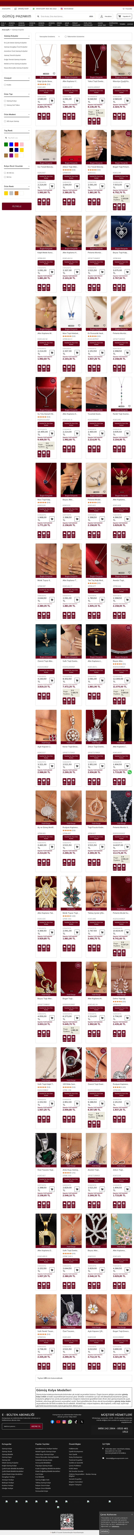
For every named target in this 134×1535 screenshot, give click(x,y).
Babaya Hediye (8, 1483)
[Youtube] (58, 1422)
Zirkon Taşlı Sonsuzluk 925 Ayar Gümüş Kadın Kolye (121, 1170)
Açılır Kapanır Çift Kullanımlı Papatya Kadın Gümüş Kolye (96, 1331)
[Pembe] (22, 144)
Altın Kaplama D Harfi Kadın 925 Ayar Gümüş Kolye (45, 1250)
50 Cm (9, 177)
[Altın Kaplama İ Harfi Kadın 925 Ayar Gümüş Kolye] (121, 725)
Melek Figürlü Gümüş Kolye (45, 1451)
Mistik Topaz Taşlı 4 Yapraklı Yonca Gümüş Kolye (71, 913)
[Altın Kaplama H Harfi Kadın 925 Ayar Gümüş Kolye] (71, 231)
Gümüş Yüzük (7, 1451)
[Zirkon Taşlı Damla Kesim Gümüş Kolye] (96, 725)
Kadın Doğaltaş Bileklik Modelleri (47, 1468)
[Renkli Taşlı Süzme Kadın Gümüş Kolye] (121, 393)
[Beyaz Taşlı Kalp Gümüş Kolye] (121, 231)
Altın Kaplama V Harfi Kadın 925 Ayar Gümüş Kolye (70, 81)
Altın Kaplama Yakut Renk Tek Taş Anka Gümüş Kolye (121, 499)
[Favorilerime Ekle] (54, 73)
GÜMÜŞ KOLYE (12, 24)
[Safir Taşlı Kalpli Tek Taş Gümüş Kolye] (46, 1063)
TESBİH (122, 24)
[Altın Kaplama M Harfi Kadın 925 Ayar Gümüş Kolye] (46, 312)
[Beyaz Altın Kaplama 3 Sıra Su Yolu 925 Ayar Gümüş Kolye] (121, 640)
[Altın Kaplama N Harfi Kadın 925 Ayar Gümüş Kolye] (96, 977)
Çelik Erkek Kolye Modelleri (12, 1474)
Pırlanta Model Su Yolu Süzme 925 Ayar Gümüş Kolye (120, 913)
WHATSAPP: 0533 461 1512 (46, 9)
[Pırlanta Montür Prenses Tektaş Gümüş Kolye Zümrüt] (121, 312)
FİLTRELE (16, 206)
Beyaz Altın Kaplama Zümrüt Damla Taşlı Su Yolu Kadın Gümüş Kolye (71, 499)
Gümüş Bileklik (7, 1454)
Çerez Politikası (75, 1466)
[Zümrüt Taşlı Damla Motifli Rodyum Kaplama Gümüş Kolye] (96, 1063)
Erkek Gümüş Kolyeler (10, 1463)
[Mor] (11, 155)
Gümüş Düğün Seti (42, 1480)
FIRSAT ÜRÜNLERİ (76, 24)
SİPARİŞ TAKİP (23, 9)
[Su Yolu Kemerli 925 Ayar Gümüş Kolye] (46, 393)
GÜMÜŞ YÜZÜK (41, 24)
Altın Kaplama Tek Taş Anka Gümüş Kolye (45, 913)
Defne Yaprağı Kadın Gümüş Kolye (121, 998)
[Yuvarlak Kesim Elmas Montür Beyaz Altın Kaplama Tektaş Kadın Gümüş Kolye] (96, 393)
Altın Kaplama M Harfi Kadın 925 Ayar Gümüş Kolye (45, 333)
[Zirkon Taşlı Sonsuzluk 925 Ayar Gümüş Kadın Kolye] (121, 1148)
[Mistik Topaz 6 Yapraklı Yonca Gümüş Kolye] (46, 559)
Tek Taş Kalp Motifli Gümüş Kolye (96, 580)
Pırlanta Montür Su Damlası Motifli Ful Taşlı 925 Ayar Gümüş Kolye (121, 827)
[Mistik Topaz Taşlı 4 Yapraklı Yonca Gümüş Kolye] (71, 892)
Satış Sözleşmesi (75, 1457)
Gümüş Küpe (7, 1457)
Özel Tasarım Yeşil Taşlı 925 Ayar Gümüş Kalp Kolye (45, 1170)
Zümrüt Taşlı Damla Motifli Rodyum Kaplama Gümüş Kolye (96, 1084)
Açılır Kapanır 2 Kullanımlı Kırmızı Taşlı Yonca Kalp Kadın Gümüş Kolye (46, 746)
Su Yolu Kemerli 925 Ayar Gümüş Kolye (46, 414)
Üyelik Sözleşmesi (76, 1451)
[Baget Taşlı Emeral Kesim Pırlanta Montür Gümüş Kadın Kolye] (121, 1310)
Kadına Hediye (7, 1485)
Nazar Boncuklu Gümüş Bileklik (47, 1457)
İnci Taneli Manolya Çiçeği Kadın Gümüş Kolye (96, 167)
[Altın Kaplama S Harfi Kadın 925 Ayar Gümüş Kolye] (71, 393)
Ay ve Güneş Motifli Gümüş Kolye (46, 827)
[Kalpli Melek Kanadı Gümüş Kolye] (46, 231)
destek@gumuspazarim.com (117, 1458)
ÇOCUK (130, 24)
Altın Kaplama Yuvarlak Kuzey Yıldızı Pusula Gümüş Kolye (119, 1250)
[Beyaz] (6, 150)
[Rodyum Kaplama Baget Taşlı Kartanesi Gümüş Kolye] (71, 806)
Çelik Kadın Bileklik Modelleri (13, 1468)
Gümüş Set (6, 1460)
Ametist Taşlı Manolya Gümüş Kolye (120, 580)
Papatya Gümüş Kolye (43, 1466)
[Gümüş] (11, 193)
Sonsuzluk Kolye (41, 1491)
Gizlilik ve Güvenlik (76, 1463)
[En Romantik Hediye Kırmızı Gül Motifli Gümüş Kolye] (96, 312)
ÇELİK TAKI (67, 24)
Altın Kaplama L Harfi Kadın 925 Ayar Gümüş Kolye (95, 661)
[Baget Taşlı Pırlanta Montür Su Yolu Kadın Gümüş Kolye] (121, 145)
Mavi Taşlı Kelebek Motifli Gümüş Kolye (71, 333)
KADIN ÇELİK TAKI (102, 24)
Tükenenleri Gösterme (75, 36)
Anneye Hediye (8, 1480)
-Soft (53, 1532)
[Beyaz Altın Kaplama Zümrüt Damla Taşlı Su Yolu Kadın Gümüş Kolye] (71, 478)
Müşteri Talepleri (75, 1485)
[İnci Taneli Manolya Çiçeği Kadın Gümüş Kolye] (96, 145)
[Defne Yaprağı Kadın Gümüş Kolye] (121, 977)
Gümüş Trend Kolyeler (12, 55)
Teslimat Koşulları (75, 1460)
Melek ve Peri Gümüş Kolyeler (15, 64)
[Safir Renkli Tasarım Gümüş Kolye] (46, 1310)
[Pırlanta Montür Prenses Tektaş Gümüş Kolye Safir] (96, 231)
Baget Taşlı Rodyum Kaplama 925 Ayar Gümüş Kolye (70, 998)
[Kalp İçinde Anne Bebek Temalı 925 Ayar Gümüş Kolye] (46, 60)
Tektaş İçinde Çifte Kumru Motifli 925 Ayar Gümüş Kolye (96, 913)
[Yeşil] (6, 144)
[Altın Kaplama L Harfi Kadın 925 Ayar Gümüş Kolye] (96, 640)
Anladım (104, 1531)
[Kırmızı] (16, 144)
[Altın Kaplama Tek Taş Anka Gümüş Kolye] (46, 892)
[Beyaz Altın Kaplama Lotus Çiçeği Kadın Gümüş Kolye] (96, 1229)
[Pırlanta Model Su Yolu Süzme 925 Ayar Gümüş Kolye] (121, 892)
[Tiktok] (76, 1422)
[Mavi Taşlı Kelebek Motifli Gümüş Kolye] (71, 312)
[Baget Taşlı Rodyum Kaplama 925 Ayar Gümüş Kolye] (71, 977)
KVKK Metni (73, 1468)
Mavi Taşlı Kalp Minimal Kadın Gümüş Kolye (44, 499)
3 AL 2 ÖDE (3, 24)
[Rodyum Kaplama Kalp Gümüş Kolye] (121, 1063)
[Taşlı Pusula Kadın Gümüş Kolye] (96, 806)
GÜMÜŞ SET (52, 24)
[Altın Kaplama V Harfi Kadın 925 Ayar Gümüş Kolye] (71, 60)
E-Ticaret (59, 1532)
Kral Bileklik (39, 1477)
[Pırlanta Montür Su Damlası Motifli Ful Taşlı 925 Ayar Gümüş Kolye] (121, 806)
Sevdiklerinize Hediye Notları (46, 1449)
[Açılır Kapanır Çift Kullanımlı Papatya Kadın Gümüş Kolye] (96, 1310)
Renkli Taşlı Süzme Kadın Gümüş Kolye (121, 414)
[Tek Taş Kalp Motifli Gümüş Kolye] (96, 559)
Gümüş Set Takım (13, 105)
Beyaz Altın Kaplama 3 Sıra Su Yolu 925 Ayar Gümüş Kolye (121, 661)
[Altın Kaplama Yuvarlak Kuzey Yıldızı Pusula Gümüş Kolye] (121, 1229)
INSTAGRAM (68, 9)
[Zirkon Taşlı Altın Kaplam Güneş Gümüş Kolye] (71, 145)
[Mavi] (11, 144)
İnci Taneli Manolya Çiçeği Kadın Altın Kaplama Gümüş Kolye (46, 167)
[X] (82, 1422)
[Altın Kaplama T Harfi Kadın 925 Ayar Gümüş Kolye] (71, 559)
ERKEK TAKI (59, 24)
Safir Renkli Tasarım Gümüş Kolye (46, 1331)
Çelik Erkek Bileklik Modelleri (12, 1471)
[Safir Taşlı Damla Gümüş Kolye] (71, 1229)
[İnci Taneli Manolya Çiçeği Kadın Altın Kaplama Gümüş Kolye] (46, 145)
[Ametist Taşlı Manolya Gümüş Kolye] (121, 559)
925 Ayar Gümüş (13, 121)
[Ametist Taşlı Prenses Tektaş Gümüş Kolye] (96, 1148)
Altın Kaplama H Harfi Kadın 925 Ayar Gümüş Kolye (70, 252)
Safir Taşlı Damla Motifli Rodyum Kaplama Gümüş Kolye (70, 661)
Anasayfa (6, 30)
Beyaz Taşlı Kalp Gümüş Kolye (120, 252)
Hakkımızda (73, 1449)
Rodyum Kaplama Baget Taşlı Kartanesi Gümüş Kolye (70, 827)
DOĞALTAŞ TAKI (113, 24)
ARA (91, 16)
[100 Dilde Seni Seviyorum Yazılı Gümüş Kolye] (71, 1063)
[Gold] (6, 193)
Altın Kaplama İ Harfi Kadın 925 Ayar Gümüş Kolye (120, 746)
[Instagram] (64, 1422)
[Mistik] (16, 155)
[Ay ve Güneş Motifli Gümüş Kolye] (46, 806)
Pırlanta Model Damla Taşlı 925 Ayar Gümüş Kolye (95, 499)
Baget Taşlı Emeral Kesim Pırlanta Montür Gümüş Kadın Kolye (121, 1331)
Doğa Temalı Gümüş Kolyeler (15, 59)
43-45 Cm (10, 173)
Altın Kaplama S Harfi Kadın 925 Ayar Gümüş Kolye (70, 414)
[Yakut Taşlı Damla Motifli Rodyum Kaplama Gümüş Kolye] (96, 60)
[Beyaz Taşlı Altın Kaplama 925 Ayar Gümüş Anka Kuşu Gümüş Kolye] (46, 977)
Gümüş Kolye (12, 101)
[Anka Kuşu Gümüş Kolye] (71, 1148)
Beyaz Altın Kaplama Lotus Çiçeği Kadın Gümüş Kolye (96, 1250)
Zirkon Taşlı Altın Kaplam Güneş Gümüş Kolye (70, 167)
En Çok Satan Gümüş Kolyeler (15, 43)
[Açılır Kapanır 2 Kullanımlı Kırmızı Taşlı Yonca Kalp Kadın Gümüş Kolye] (46, 725)
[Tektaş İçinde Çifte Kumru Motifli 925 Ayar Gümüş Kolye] (96, 892)
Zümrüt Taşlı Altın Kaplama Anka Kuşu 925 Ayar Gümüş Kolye (46, 661)
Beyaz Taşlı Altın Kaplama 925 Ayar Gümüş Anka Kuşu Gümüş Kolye (45, 998)
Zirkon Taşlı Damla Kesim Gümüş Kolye (96, 746)
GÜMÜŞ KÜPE (32, 24)
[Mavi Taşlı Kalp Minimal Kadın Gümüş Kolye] (46, 478)
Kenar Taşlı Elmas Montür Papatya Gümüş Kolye (70, 746)
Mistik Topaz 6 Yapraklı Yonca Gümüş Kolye (44, 580)
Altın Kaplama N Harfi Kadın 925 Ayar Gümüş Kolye (95, 998)
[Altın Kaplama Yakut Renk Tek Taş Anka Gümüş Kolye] (121, 478)
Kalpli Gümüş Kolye (9, 1466)
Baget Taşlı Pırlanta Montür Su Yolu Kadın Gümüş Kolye (121, 167)
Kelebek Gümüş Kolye (43, 1460)
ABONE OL (36, 1426)
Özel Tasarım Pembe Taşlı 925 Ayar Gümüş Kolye (70, 1331)
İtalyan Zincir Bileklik (43, 1488)
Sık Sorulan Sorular (76, 1471)
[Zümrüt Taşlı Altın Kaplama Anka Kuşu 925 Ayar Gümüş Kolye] (46, 640)
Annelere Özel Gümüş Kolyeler (15, 51)
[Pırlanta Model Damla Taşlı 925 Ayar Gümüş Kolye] (96, 478)
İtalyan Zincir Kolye (42, 1485)
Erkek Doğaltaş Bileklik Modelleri (47, 1471)
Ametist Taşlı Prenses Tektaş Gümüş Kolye (94, 1170)
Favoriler (129, 9)
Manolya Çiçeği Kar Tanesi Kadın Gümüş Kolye (121, 81)
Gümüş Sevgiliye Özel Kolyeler (15, 47)
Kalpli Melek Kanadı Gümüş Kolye (46, 252)
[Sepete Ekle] (52, 100)
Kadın (9, 85)
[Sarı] (22, 150)
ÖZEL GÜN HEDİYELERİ (88, 24)
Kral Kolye (39, 1474)
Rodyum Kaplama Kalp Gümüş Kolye (120, 1084)
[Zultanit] (6, 155)
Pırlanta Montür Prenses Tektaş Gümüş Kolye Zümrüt (119, 333)
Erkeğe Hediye (7, 1488)
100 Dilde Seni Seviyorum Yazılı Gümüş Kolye (69, 1084)
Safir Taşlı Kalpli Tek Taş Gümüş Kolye (46, 1084)
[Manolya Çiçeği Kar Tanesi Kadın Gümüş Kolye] (121, 60)
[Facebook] (52, 1422)
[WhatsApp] (70, 1422)
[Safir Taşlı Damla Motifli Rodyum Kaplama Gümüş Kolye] (71, 640)
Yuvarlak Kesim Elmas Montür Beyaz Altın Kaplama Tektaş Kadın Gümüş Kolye (96, 414)
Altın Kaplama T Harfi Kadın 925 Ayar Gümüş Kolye (70, 580)
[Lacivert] (16, 150)
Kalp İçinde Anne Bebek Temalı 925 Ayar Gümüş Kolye (45, 81)
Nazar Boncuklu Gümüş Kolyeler (16, 68)
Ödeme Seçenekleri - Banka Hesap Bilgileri (82, 1475)
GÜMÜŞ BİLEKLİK (21, 24)
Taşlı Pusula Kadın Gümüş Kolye (95, 827)
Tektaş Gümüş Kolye (43, 1483)
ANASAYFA (6, 9)
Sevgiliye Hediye (8, 1477)
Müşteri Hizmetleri (76, 1482)
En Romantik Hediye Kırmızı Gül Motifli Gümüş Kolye (96, 333)
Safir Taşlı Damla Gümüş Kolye (70, 1250)
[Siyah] (11, 150)
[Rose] (16, 193)
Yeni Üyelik (73, 1454)
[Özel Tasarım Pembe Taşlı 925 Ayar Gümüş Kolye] (71, 1310)
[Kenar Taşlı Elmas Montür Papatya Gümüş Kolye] (71, 725)
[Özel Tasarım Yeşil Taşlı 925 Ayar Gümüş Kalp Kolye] (46, 1148)
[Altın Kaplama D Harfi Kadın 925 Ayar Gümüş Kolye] (46, 1229)
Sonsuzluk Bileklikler (43, 1463)
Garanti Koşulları (75, 1479)
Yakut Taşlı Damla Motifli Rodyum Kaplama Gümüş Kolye (95, 81)
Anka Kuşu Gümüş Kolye (70, 1170)
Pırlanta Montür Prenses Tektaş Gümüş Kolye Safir (95, 252)
